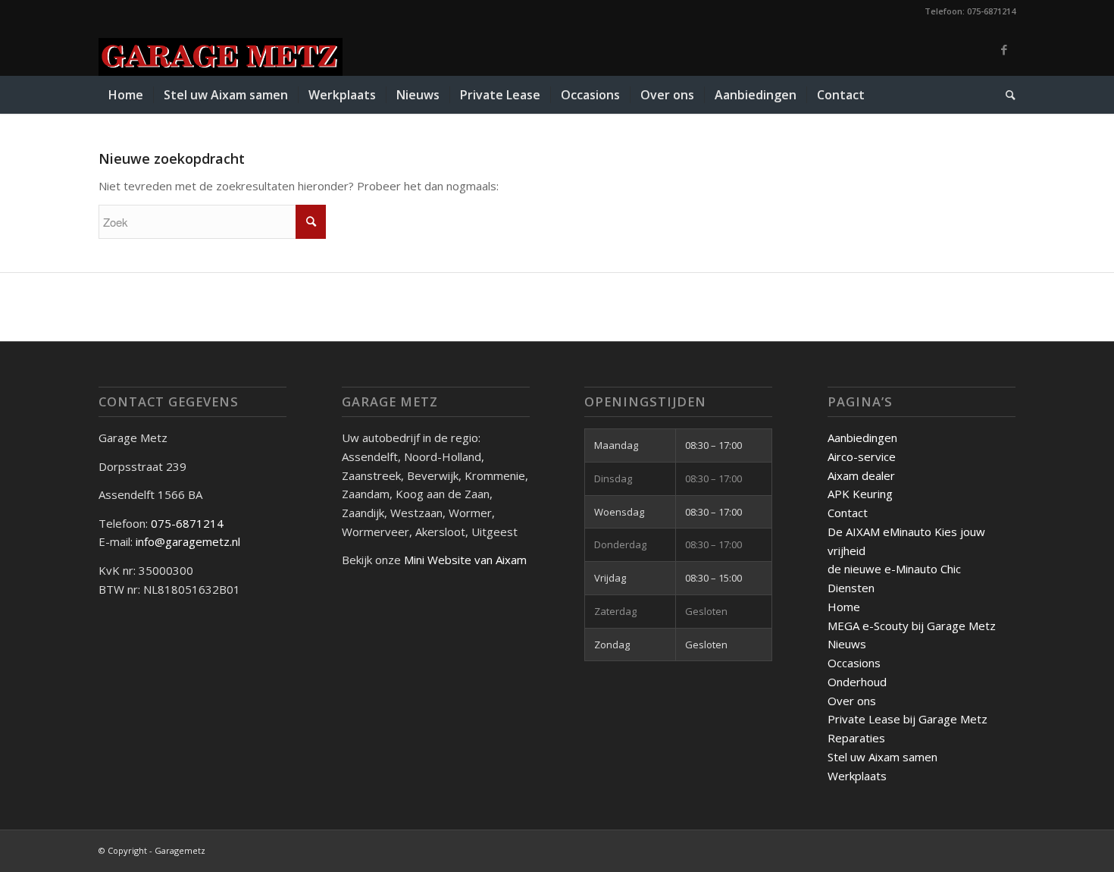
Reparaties (856, 737)
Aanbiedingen (862, 437)
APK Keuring (860, 493)
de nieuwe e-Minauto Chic (894, 568)
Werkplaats (857, 775)
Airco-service (862, 456)
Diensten (851, 587)
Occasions (854, 662)
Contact (848, 512)
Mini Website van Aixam (465, 559)
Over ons (852, 700)
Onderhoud (857, 681)
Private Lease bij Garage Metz (907, 718)
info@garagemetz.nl (188, 541)
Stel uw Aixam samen (882, 756)
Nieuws (847, 643)
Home (844, 606)
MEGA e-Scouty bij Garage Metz (912, 625)
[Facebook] (1004, 49)
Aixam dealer (861, 475)
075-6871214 (189, 523)
